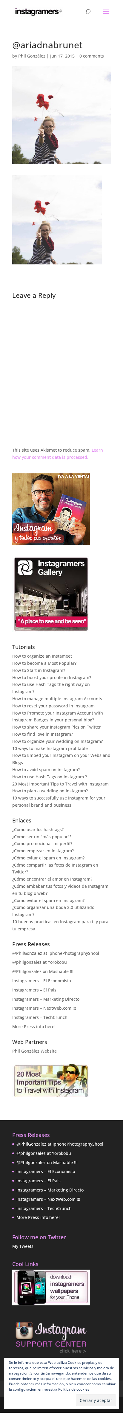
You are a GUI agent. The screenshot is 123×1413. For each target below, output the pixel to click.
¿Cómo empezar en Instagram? (43, 850)
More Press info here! (34, 1026)
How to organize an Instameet (42, 656)
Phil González (31, 56)
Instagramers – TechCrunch (39, 1017)
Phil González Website (34, 1051)
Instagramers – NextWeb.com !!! (44, 1008)
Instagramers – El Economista (41, 980)
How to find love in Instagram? (42, 734)
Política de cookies (73, 1389)
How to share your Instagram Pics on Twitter (56, 727)
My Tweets (22, 1246)
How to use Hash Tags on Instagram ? (49, 777)
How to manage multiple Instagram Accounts (57, 698)
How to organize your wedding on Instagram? (57, 741)
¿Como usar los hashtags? (38, 829)
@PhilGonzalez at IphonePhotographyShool (55, 953)
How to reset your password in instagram (53, 706)
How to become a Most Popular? (44, 663)
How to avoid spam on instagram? (46, 769)
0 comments (91, 56)
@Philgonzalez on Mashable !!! (42, 971)
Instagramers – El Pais (34, 990)
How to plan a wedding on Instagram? (50, 791)
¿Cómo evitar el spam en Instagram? (48, 858)
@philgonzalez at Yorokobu (39, 962)
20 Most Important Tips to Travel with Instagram (60, 784)
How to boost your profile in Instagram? (51, 677)
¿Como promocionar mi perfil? (42, 843)
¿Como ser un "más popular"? (41, 836)
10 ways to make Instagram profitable (50, 748)
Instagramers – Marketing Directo (45, 999)
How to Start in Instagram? (38, 670)
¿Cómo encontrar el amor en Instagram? (52, 879)
